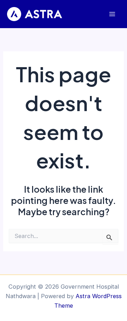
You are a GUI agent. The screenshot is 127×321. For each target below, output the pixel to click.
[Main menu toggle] (112, 14)
